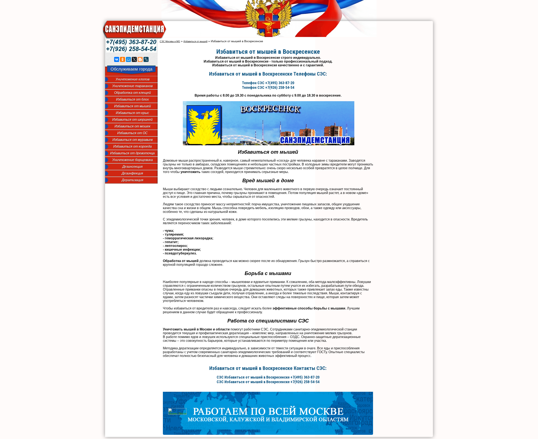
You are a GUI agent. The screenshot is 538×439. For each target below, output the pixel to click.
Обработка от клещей (132, 92)
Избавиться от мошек (132, 126)
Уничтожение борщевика (132, 160)
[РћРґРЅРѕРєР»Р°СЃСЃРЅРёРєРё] (122, 59)
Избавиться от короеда (132, 146)
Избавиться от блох (132, 99)
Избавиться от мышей (132, 106)
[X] (134, 59)
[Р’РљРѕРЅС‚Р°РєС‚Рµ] (116, 59)
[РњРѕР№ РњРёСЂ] (128, 59)
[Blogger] (140, 59)
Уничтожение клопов (132, 79)
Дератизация (132, 180)
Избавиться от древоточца (132, 153)
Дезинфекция (132, 173)
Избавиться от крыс (132, 113)
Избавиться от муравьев (132, 140)
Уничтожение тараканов (132, 86)
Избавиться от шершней (132, 119)
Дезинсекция (132, 166)
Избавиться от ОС (132, 133)
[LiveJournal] (146, 59)
